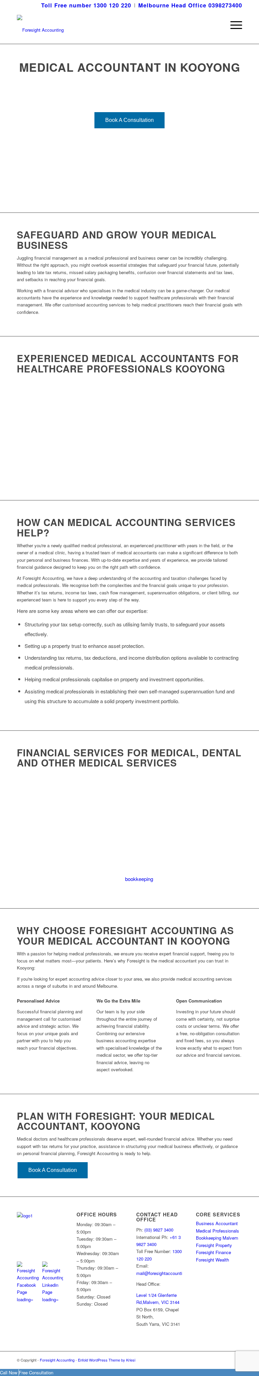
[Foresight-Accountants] (40, 25)
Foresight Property (214, 1245)
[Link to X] (227, 1360)
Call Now (9, 1372)
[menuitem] (86, 5)
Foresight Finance (213, 1252)
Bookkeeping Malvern (217, 1238)
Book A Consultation (129, 120)
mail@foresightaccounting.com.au (169, 1273)
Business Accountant (217, 1223)
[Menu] (233, 25)
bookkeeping (139, 878)
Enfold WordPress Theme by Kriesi (106, 1360)
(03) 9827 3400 (158, 1229)
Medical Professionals (217, 1230)
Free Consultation (36, 1372)
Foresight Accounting (57, 1360)
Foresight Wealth (212, 1259)
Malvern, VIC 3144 (161, 1302)
